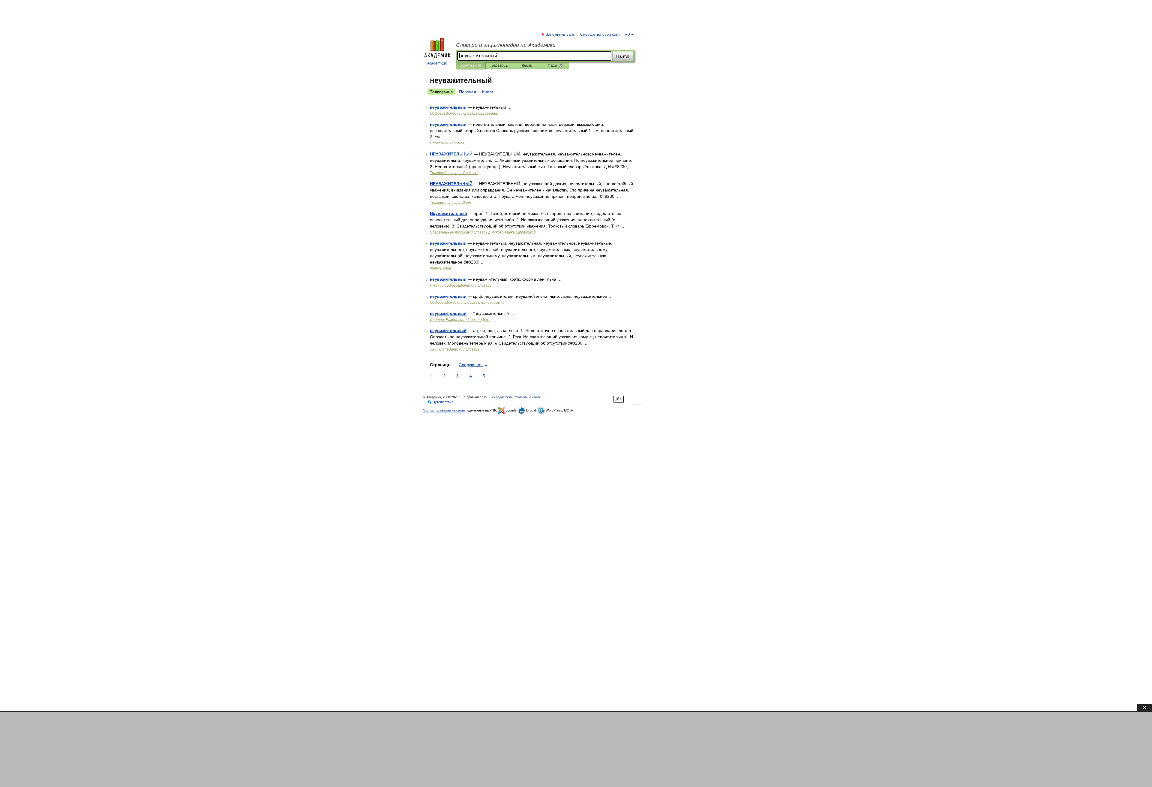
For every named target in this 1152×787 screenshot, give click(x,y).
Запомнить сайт (560, 34)
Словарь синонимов (447, 143)
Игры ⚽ (555, 65)
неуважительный (448, 107)
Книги (527, 65)
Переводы (499, 65)
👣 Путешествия (440, 402)
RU (627, 34)
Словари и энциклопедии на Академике (506, 45)
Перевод (467, 91)
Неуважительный (448, 213)
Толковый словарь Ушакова (454, 173)
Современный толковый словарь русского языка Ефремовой (483, 232)
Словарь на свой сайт (600, 34)
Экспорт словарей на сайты (444, 410)
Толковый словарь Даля (450, 203)
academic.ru (437, 63)
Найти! (622, 56)
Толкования (470, 65)
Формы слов (440, 268)
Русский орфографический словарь (460, 285)
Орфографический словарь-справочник (464, 113)
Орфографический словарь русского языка (467, 302)
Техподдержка (501, 397)
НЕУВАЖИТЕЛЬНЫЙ (451, 154)
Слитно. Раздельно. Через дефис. (460, 320)
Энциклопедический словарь (454, 349)
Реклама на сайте (527, 397)
